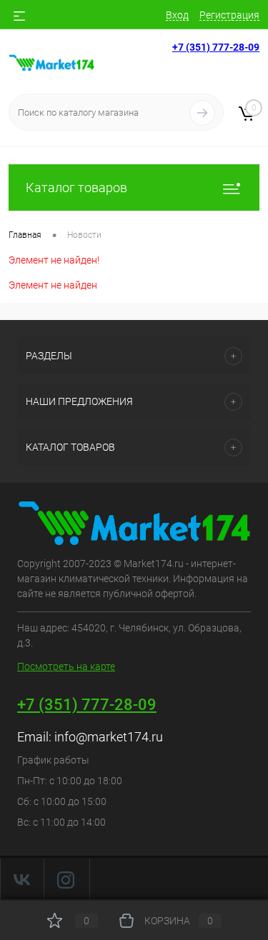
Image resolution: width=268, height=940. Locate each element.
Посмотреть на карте (66, 666)
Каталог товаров (76, 187)
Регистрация (229, 15)
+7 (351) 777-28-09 (215, 47)
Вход (177, 15)
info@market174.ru (108, 736)
